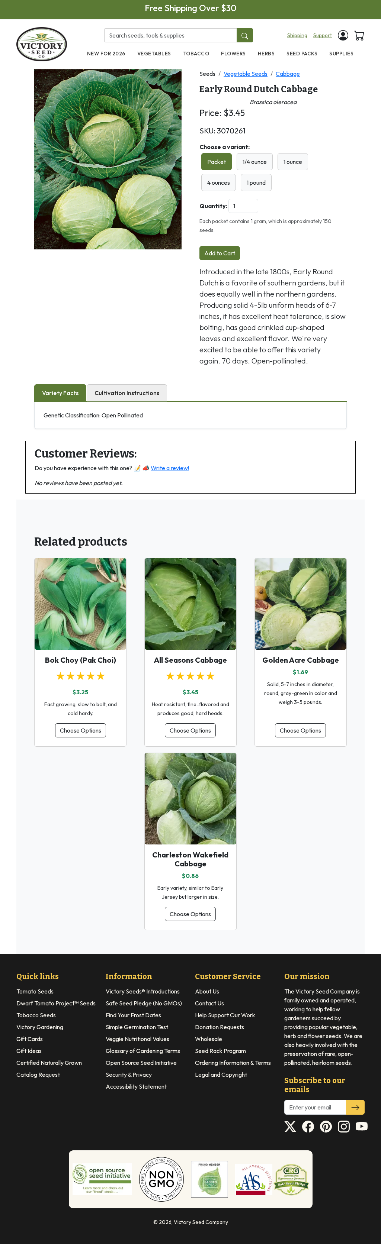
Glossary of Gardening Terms (143, 1050)
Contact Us (209, 1003)
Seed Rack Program (220, 1050)
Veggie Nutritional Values (137, 1039)
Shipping (297, 35)
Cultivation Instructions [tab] (127, 393)
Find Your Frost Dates (133, 1015)
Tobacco (196, 53)
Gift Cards (29, 1039)
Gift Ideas (29, 1050)
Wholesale (208, 1039)
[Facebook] (308, 1126)
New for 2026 (106, 53)
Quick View (80, 637)
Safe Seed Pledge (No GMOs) (144, 1003)
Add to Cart (219, 253)
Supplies (341, 53)
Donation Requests (219, 1027)
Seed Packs (301, 53)
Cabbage (288, 73)
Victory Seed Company (201, 1222)
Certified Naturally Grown (49, 1062)
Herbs (266, 53)
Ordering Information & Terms (233, 1062)
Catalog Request (38, 1074)
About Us (207, 991)
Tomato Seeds (35, 991)
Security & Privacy (129, 1074)
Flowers (233, 53)
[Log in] (343, 35)
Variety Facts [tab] (60, 393)
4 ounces (218, 182)
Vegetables (154, 53)
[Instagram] (344, 1126)
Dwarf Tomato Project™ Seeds (56, 1003)
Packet (216, 161)
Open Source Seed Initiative (141, 1062)
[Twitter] (290, 1126)
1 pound (256, 182)
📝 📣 (161, 468)
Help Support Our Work (225, 1015)
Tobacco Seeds (36, 1015)
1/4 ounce (255, 161)
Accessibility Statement (136, 1086)
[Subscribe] (355, 1107)
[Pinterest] (326, 1126)
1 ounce (293, 161)
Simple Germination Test (137, 1027)
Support (322, 35)
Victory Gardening (39, 1027)
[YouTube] (362, 1126)
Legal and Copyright (221, 1074)
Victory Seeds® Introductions (143, 991)
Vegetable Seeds (246, 73)
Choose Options (80, 730)
